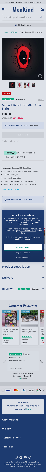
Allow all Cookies (23, 247)
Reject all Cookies (23, 253)
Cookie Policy (20, 239)
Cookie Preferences (28, 231)
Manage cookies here (23, 257)
